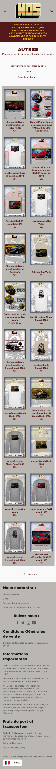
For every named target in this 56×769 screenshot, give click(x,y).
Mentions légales (11, 594)
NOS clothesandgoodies (18, 757)
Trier (28, 71)
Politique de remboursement (16, 603)
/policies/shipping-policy (14, 748)
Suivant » (32, 574)
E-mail (6, 599)
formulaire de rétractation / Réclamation (21, 607)
